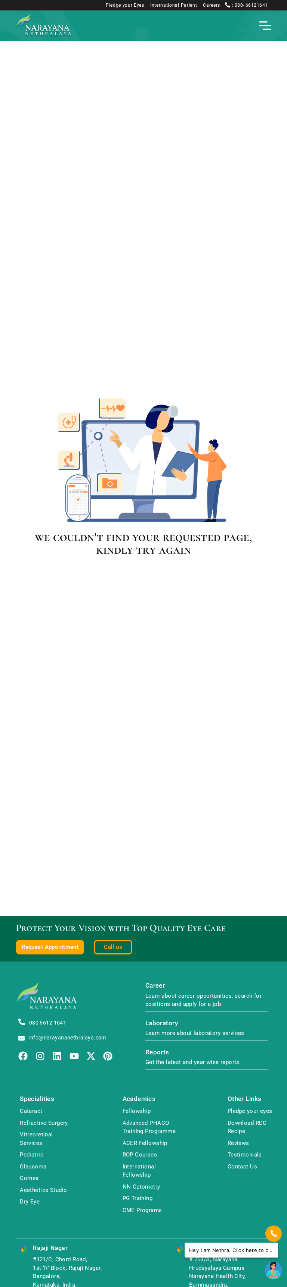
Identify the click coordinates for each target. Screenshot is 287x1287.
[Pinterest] (107, 1056)
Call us (113, 947)
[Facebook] (23, 1056)
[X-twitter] (91, 1056)
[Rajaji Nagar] (23, 1250)
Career (155, 985)
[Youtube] (74, 1056)
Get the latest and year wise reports (192, 1062)
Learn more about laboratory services (194, 1033)
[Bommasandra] (180, 1250)
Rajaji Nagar (50, 1248)
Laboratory (161, 1023)
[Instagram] (40, 1056)
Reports (157, 1052)
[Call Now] (273, 1233)
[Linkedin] (57, 1056)
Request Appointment (50, 947)
